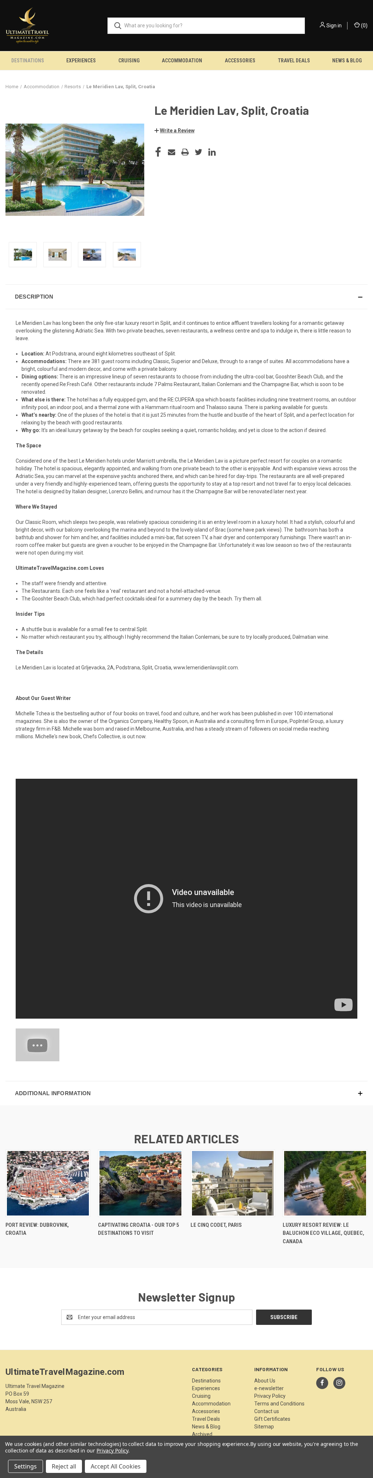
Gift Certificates (272, 1419)
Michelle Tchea (33, 713)
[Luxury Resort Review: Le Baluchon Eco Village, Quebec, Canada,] (325, 1183)
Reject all (64, 1466)
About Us (264, 1381)
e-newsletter (269, 1388)
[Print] (185, 152)
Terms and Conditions (279, 1404)
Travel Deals (294, 60)
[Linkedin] (212, 152)
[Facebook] (158, 152)
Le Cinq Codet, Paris (216, 1225)
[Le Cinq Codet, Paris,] (233, 1183)
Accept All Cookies (116, 1466)
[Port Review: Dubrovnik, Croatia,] (48, 1183)
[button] (174, 130)
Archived (202, 1434)
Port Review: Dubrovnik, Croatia (37, 1229)
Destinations (27, 60)
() (364, 25)
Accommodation (182, 60)
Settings (25, 1466)
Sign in (334, 25)
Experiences (81, 60)
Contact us (266, 1411)
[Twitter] (198, 152)
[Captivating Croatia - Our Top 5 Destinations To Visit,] (140, 1183)
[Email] (171, 152)
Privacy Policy (270, 1396)
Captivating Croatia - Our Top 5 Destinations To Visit (138, 1229)
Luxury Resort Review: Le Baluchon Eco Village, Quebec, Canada (323, 1233)
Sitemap (264, 1427)
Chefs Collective (101, 736)
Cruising (129, 60)
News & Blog (347, 60)
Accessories (240, 60)
